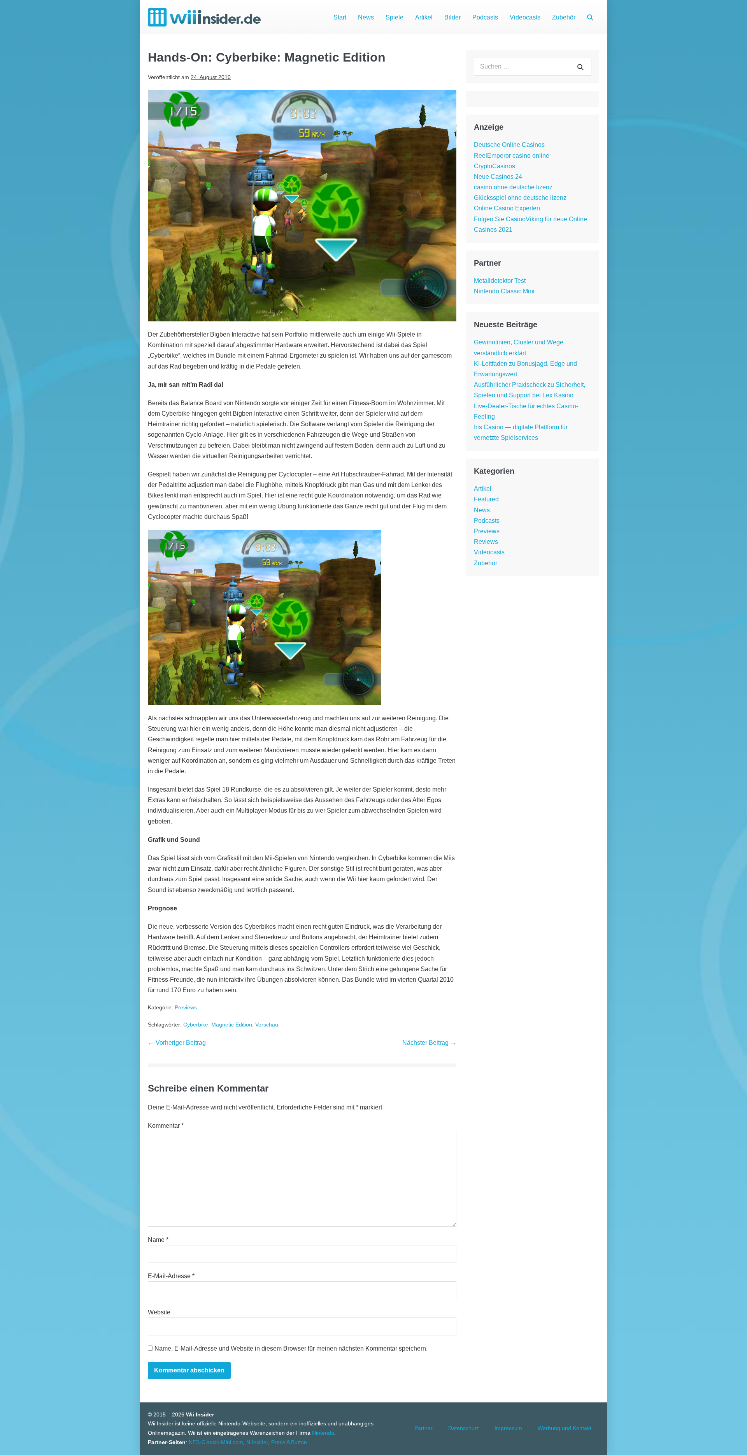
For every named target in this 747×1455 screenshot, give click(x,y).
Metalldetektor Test (500, 280)
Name (158, 1239)
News (366, 17)
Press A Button (289, 1442)
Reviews (486, 541)
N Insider (257, 1442)
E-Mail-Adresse (171, 1276)
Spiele (394, 17)
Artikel (424, 17)
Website (159, 1312)
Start (339, 17)
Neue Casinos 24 (498, 176)
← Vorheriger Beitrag (177, 1042)
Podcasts (485, 17)
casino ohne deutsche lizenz (513, 187)
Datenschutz (463, 1428)
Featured (486, 499)
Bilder (452, 17)
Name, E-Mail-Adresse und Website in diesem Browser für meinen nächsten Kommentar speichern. (291, 1348)
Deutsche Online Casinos (509, 144)
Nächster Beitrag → (429, 1042)
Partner (423, 1428)
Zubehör (563, 17)
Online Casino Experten (507, 208)
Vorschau (266, 1024)
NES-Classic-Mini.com (216, 1442)
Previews (186, 1007)
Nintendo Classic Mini (504, 291)
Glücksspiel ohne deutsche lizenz (520, 197)
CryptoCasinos (494, 166)
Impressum (508, 1428)
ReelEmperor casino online (511, 155)
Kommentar (166, 1125)
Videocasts (525, 17)
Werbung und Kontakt (564, 1428)
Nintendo (323, 1433)
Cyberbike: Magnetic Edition (217, 1024)
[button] (590, 17)
